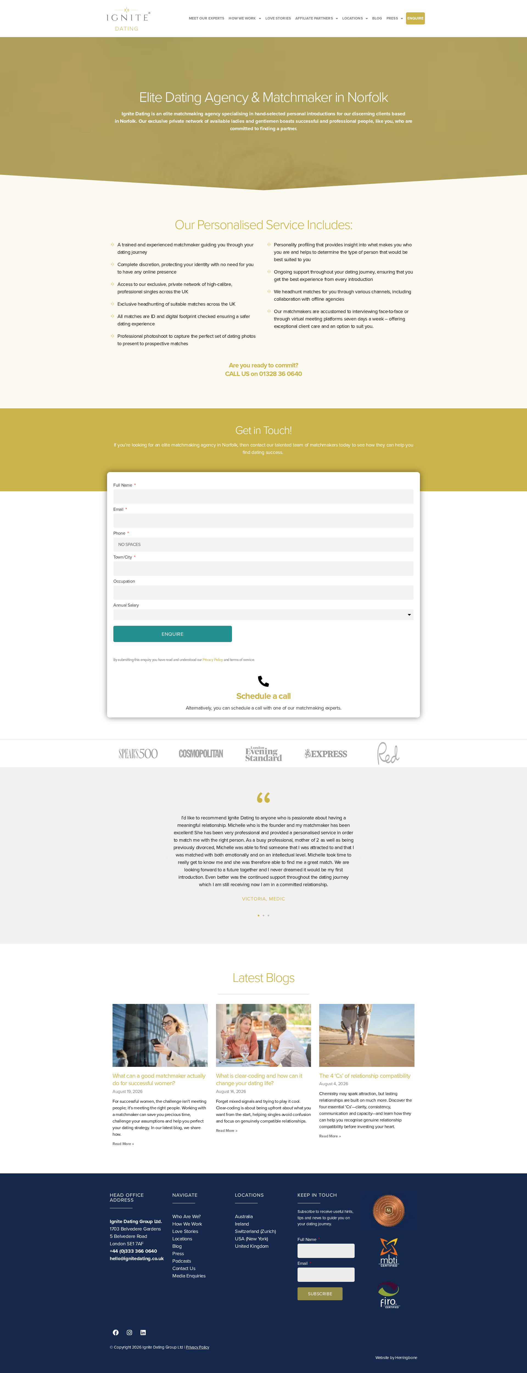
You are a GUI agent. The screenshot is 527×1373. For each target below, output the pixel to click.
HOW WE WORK (242, 18)
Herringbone (406, 1357)
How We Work (187, 1224)
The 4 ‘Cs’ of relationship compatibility (364, 1075)
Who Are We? (186, 1216)
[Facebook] (116, 1333)
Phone (119, 533)
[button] (167, 858)
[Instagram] (130, 1333)
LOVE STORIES (278, 18)
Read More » (123, 1143)
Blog (177, 1246)
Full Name (123, 485)
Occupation (124, 581)
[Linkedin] (143, 1333)
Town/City (123, 557)
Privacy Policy (213, 660)
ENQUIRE (415, 18)
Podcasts (181, 1261)
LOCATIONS (352, 18)
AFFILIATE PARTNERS (314, 18)
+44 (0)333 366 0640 (133, 1251)
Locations (182, 1239)
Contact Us (183, 1268)
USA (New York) (251, 1239)
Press (178, 1254)
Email (118, 509)
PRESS (392, 18)
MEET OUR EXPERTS (207, 18)
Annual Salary (126, 605)
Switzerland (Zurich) (255, 1231)
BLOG (377, 18)
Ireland (242, 1224)
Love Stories (185, 1231)
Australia (244, 1216)
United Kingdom (252, 1246)
